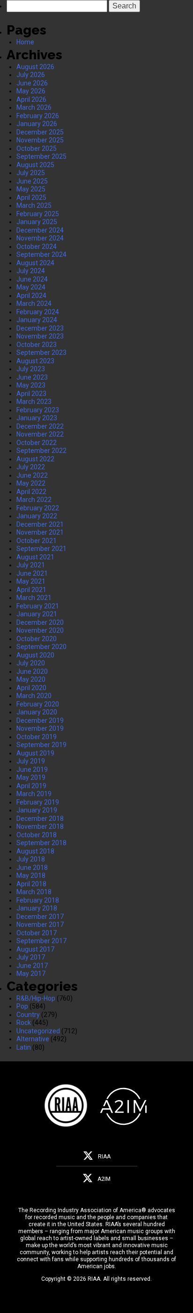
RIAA (104, 1156)
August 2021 (35, 557)
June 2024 (32, 279)
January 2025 (36, 222)
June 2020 (32, 671)
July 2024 (30, 271)
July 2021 (30, 565)
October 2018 (36, 835)
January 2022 (36, 516)
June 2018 (32, 867)
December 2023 (40, 328)
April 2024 (31, 295)
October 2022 (36, 442)
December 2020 (40, 622)
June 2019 (32, 769)
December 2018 (40, 818)
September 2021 (41, 548)
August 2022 (35, 459)
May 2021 (30, 581)
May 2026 (30, 91)
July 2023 (30, 369)
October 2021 (36, 540)
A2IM (104, 1179)
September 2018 (41, 843)
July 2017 (30, 957)
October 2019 (36, 737)
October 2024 (36, 246)
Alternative (32, 1039)
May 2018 (30, 875)
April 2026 (31, 99)
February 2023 (37, 410)
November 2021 (40, 532)
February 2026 (37, 116)
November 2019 (40, 728)
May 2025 (30, 189)
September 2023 (41, 352)
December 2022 (40, 426)
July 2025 (30, 172)
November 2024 (40, 238)
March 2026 (34, 107)
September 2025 (41, 156)
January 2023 (36, 418)
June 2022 (32, 475)
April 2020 (31, 688)
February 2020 (37, 704)
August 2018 (35, 851)
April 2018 (31, 884)
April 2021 (31, 589)
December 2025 (40, 132)
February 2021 (37, 606)
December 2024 (40, 230)
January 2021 (36, 614)
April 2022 (31, 491)
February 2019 (37, 802)
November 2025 (40, 140)
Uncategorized (38, 1031)
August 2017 (35, 949)
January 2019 (36, 810)
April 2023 (31, 393)
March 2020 (34, 695)
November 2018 (40, 826)
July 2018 (30, 859)
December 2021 (40, 524)
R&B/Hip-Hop (35, 998)
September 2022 (41, 450)
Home (25, 42)
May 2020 (30, 679)
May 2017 (30, 973)
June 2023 (32, 377)
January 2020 (36, 712)
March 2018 (34, 892)
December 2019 (40, 720)
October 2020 (36, 638)
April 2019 (31, 786)
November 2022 (40, 434)
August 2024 (35, 263)
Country (28, 1014)
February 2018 (37, 900)
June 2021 (32, 573)
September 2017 (41, 941)
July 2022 (30, 467)
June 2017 (32, 965)
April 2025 (31, 197)
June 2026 (32, 83)
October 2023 (36, 344)
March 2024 (34, 303)
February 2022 (37, 508)
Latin (23, 1047)
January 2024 (36, 320)
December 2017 (40, 916)
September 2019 (41, 744)
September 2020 (41, 646)
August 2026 (35, 67)
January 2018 (36, 908)
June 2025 (32, 181)
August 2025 (35, 165)
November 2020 (40, 630)
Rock (23, 1022)
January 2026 (36, 123)
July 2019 (30, 761)
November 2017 (40, 924)
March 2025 (34, 205)
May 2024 (30, 287)
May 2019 (30, 777)
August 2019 (35, 753)
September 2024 (41, 254)
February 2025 (37, 214)
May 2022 (30, 483)
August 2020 (35, 655)
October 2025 (36, 148)
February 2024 (37, 312)
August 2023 (35, 361)
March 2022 (34, 499)
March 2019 (34, 794)
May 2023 (30, 385)
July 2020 (30, 663)
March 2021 (34, 597)
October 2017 (36, 933)
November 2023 (40, 336)
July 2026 (30, 74)
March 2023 (34, 401)
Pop (22, 1006)
